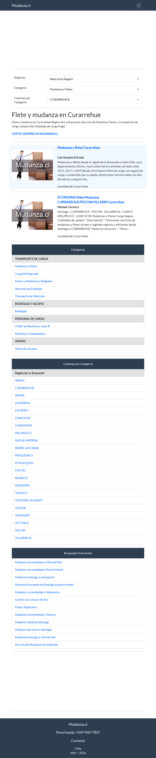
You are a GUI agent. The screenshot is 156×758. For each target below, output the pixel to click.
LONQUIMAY (23, 425)
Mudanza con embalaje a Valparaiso (37, 592)
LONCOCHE (23, 418)
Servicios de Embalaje (28, 288)
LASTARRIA (22, 403)
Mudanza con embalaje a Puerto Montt (39, 569)
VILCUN (20, 530)
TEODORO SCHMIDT (29, 500)
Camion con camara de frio (31, 599)
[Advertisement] (78, 39)
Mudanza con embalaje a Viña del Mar (38, 562)
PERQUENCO (24, 455)
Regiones (20, 77)
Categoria (20, 87)
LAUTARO (21, 410)
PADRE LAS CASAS (27, 448)
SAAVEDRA (22, 485)
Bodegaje (21, 311)
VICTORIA (21, 523)
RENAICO (21, 478)
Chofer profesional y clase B (32, 326)
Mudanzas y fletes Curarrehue (78, 148)
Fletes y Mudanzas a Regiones (34, 281)
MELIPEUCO (23, 433)
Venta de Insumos (26, 348)
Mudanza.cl (21, 5)
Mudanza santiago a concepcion (35, 577)
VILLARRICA (23, 538)
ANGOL (20, 380)
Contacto (78, 740)
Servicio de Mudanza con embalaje (36, 644)
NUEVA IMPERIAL (26, 440)
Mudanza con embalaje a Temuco (35, 614)
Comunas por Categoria (22, 100)
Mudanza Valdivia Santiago (32, 622)
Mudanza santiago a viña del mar (35, 637)
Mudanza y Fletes (26, 266)
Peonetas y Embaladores (30, 333)
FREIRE (20, 395)
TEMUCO (21, 493)
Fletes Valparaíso (26, 607)
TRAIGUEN (22, 515)
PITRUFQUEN (24, 463)
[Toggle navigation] (139, 5)
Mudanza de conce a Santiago (33, 629)
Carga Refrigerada (26, 273)
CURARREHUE (24, 388)
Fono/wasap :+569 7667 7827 (78, 732)
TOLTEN (20, 508)
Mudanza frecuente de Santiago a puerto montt (44, 584)
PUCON (20, 470)
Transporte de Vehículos (30, 296)
